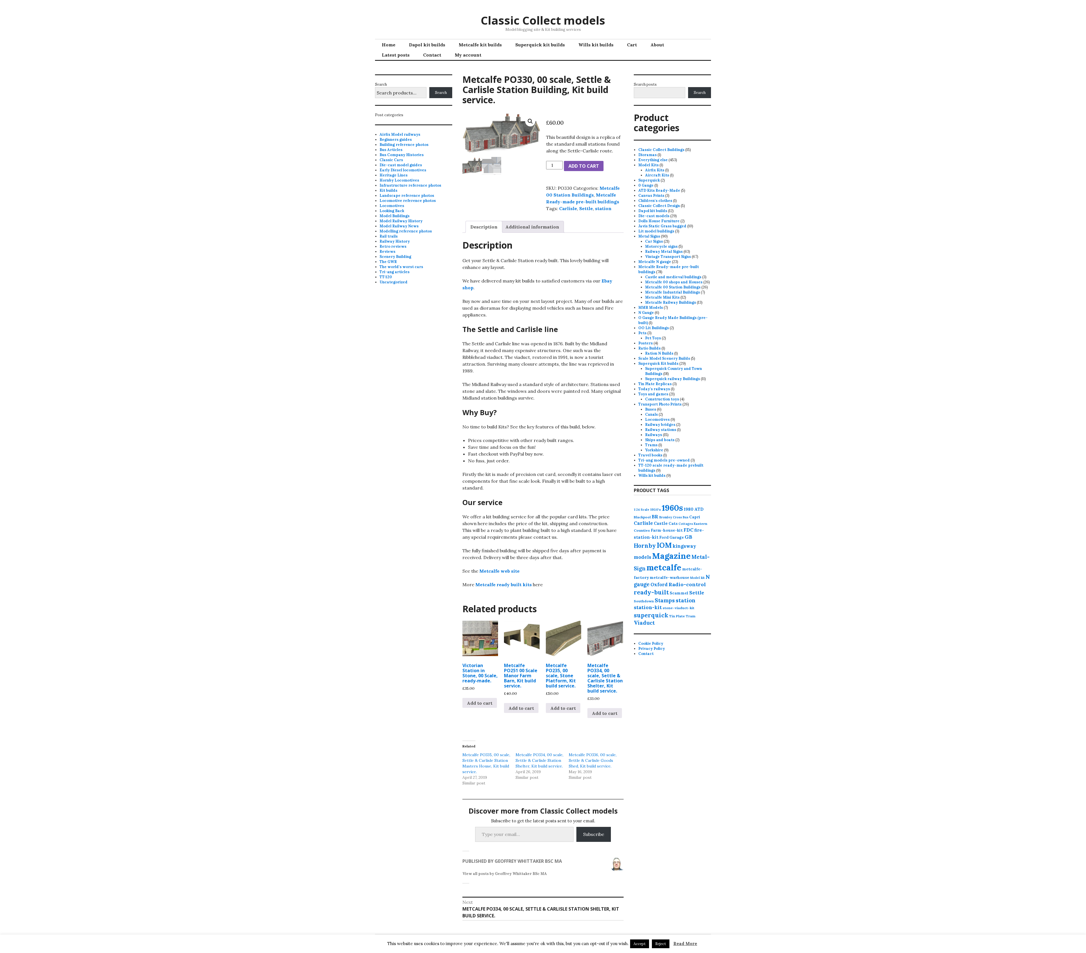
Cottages (685, 524)
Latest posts (396, 55)
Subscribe (593, 834)
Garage (676, 537)
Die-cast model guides (401, 165)
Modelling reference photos (406, 231)
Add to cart (583, 166)
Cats (673, 523)
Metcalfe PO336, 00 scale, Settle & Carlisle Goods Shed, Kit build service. (593, 760)
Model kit (697, 578)
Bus (685, 517)
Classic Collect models (543, 20)
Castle (661, 523)
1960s (672, 507)
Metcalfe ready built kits (503, 584)
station (603, 208)
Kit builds (388, 190)
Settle (586, 208)
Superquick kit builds (540, 45)
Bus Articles (391, 149)
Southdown (644, 601)
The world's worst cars (401, 266)
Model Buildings (395, 216)
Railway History (395, 241)
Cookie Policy (650, 643)
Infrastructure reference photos (410, 185)
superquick (651, 615)
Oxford (659, 584)
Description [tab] (483, 227)
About (657, 45)
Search (381, 84)
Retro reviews (393, 246)
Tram (690, 616)
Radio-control (687, 584)
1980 (688, 509)
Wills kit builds (595, 45)
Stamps (665, 600)
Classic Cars (391, 160)
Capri (694, 516)
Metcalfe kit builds (480, 45)
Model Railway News (399, 226)
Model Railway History (401, 221)
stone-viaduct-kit (678, 608)
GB (688, 537)
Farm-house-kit (667, 530)
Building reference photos (404, 144)
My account (468, 55)
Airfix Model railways (400, 134)
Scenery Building (395, 256)
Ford (664, 537)
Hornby (645, 545)
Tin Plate (677, 616)
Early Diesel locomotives (403, 170)
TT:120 (386, 277)
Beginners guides (396, 139)
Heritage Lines (394, 175)
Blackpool (642, 517)
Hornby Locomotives (399, 180)
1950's (655, 509)
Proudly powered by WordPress (511, 943)
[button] (530, 121)
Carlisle (568, 208)
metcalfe (664, 567)
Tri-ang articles (395, 271)
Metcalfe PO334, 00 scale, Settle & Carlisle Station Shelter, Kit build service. (539, 760)
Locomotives (392, 205)
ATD (699, 509)
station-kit (648, 607)
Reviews (387, 251)
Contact (432, 55)
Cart (632, 45)
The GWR (388, 261)
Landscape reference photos (407, 195)
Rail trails (389, 236)
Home (388, 45)
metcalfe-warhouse (669, 577)
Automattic (593, 943)
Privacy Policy (651, 648)
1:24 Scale (641, 510)
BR (655, 517)
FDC (688, 530)
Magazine (671, 556)
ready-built (651, 592)
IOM (664, 545)
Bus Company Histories (402, 154)
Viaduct (644, 622)
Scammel (679, 593)
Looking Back (392, 210)
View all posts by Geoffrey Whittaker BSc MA (504, 873)
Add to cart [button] (479, 703)
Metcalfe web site (499, 571)
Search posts (645, 84)
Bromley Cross (670, 517)
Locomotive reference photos (408, 200)
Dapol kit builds (427, 45)
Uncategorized (394, 282)
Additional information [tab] (532, 227)
